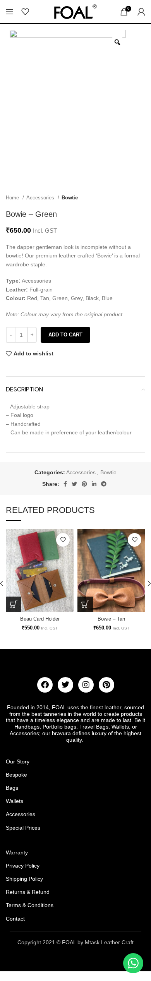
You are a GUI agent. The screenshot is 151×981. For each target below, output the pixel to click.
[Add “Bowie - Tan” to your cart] (85, 604)
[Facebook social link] (65, 484)
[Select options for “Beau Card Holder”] (13, 604)
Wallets (14, 801)
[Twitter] (65, 685)
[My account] (141, 11)
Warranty (17, 852)
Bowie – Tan (111, 619)
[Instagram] (86, 685)
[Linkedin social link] (94, 484)
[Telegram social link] (104, 484)
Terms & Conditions (29, 905)
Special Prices (23, 828)
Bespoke (16, 775)
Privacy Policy (22, 866)
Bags (12, 788)
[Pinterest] (106, 685)
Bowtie (70, 198)
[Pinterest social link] (84, 484)
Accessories (41, 198)
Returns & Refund (28, 892)
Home (13, 198)
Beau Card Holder (40, 619)
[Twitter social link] (74, 484)
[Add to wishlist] (63, 540)
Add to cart (65, 335)
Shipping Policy (24, 879)
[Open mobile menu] (9, 11)
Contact (15, 919)
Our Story (17, 761)
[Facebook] (45, 685)
